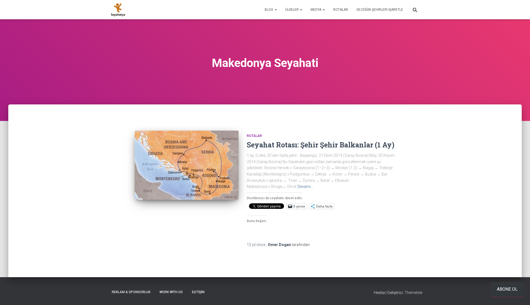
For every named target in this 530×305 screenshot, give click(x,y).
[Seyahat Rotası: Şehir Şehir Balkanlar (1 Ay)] (187, 165)
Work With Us (171, 292)
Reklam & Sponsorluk (131, 292)
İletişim (198, 292)
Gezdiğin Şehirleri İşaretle (379, 10)
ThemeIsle (413, 292)
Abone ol (507, 289)
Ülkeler (292, 10)
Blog (269, 10)
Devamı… (305, 186)
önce (256, 244)
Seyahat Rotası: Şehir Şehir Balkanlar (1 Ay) (320, 144)
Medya (316, 10)
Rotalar (340, 10)
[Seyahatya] (118, 10)
